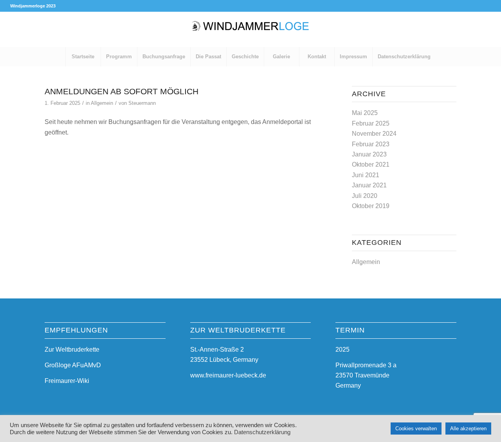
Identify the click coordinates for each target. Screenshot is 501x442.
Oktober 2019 (370, 206)
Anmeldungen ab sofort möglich (121, 91)
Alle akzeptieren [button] (468, 428)
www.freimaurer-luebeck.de (228, 375)
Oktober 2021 (370, 164)
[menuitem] (83, 56)
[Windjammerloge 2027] (250, 29)
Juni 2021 (365, 175)
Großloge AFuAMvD (73, 365)
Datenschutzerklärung (262, 432)
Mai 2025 (365, 113)
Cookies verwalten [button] (416, 428)
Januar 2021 (369, 185)
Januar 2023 (369, 154)
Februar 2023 (370, 144)
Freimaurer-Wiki (67, 380)
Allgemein (102, 103)
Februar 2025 (370, 123)
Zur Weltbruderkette (72, 349)
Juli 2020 (364, 195)
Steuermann (142, 103)
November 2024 (374, 133)
